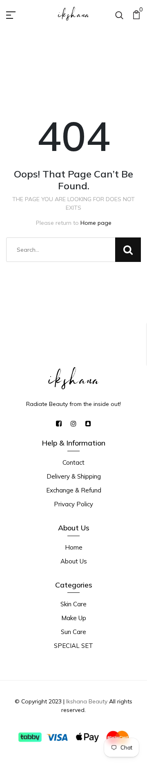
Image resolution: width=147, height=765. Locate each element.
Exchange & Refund (73, 490)
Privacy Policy (73, 504)
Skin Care (73, 604)
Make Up (73, 618)
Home (73, 547)
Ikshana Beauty (86, 701)
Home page (95, 222)
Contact (73, 462)
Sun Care (73, 632)
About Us (73, 561)
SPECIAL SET (73, 646)
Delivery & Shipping (74, 476)
